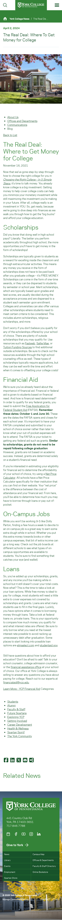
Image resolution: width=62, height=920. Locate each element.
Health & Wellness (18, 728)
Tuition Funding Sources (17, 347)
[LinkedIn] (39, 834)
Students (12, 701)
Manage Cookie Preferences (15, 899)
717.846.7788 (15, 825)
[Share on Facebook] (6, 760)
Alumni (11, 705)
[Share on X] (19, 760)
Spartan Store (10, 877)
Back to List (10, 135)
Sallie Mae (42, 343)
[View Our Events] (8, 834)
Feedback (45, 899)
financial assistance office (26, 667)
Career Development (19, 724)
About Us (12, 117)
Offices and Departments (22, 121)
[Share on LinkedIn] (13, 760)
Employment (9, 872)
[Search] (5, 5)
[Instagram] (31, 834)
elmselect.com (25, 645)
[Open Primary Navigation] (57, 5)
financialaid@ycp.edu (16, 682)
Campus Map (38, 854)
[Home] (6, 19)
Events (7, 866)
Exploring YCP (15, 717)
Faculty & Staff (16, 709)
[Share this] (32, 760)
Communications (17, 125)
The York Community (19, 736)
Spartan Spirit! (16, 732)
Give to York (14, 845)
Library (7, 860)
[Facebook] (16, 834)
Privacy (56, 899)
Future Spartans (17, 713)
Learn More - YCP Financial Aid (21, 688)
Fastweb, (30, 343)
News (6, 854)
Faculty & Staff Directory (44, 866)
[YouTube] (23, 834)
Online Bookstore (40, 872)
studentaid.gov (49, 645)
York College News (19, 18)
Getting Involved (17, 720)
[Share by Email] (25, 760)
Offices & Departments (43, 860)
